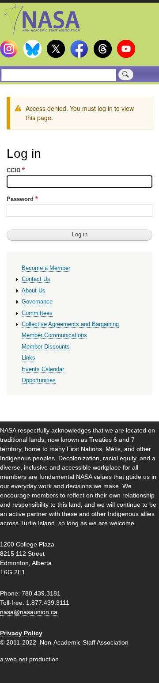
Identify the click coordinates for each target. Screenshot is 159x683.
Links (28, 357)
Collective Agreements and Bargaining (70, 324)
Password (20, 199)
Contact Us (36, 279)
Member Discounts (46, 346)
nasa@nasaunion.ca (28, 611)
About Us (33, 290)
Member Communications (54, 335)
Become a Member (46, 268)
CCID (13, 170)
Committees (37, 313)
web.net (16, 659)
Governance (37, 301)
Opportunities (39, 380)
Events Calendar (43, 369)
